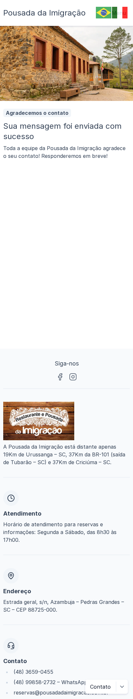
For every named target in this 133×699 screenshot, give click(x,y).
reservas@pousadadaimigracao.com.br (61, 692)
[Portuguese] (104, 12)
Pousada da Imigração (44, 12)
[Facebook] (60, 377)
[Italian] (120, 12)
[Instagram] (73, 377)
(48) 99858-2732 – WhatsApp (50, 682)
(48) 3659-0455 (33, 672)
